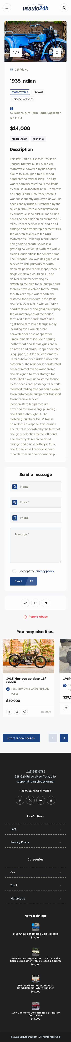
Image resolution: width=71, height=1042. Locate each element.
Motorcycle (17, 898)
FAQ (13, 829)
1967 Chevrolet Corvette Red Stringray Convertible (35, 1013)
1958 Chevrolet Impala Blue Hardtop (35, 934)
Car (12, 872)
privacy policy (45, 571)
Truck (14, 885)
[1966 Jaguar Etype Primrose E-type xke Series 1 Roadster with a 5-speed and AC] (35, 952)
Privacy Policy (19, 842)
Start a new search (21, 738)
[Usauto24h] (35, 8)
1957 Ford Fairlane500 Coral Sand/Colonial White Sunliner (35, 986)
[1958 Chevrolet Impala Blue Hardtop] (35, 927)
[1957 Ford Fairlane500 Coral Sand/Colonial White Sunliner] (35, 979)
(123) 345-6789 (35, 771)
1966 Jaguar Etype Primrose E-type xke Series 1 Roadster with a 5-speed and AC (35, 959)
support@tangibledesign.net (35, 781)
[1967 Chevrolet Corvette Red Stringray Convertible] (35, 1006)
